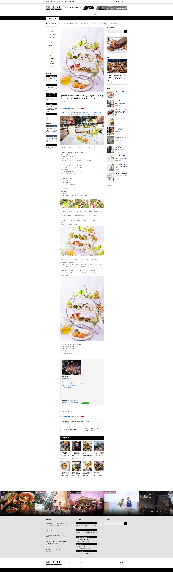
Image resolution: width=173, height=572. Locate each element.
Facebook (72, 385)
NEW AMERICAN (51, 62)
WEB (63, 385)
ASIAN (51, 52)
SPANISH (52, 55)
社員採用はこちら (65, 402)
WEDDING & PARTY (104, 14)
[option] (17, 503)
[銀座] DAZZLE (53, 18)
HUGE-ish (76, 14)
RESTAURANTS (66, 14)
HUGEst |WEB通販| (51, 41)
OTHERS (52, 58)
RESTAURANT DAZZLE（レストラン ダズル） (88, 112)
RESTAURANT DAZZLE (88, 422)
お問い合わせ (76, 562)
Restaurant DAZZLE (67, 378)
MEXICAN (52, 48)
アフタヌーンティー (70, 422)
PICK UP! (52, 28)
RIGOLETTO (51, 45)
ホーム (65, 562)
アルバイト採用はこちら (75, 402)
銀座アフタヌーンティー (78, 422)
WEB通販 (94, 14)
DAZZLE (64, 422)
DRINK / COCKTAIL (72, 421)
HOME (58, 14)
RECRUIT (114, 14)
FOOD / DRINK (85, 14)
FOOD (87, 421)
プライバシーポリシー (85, 562)
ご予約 (67, 385)
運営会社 (70, 562)
